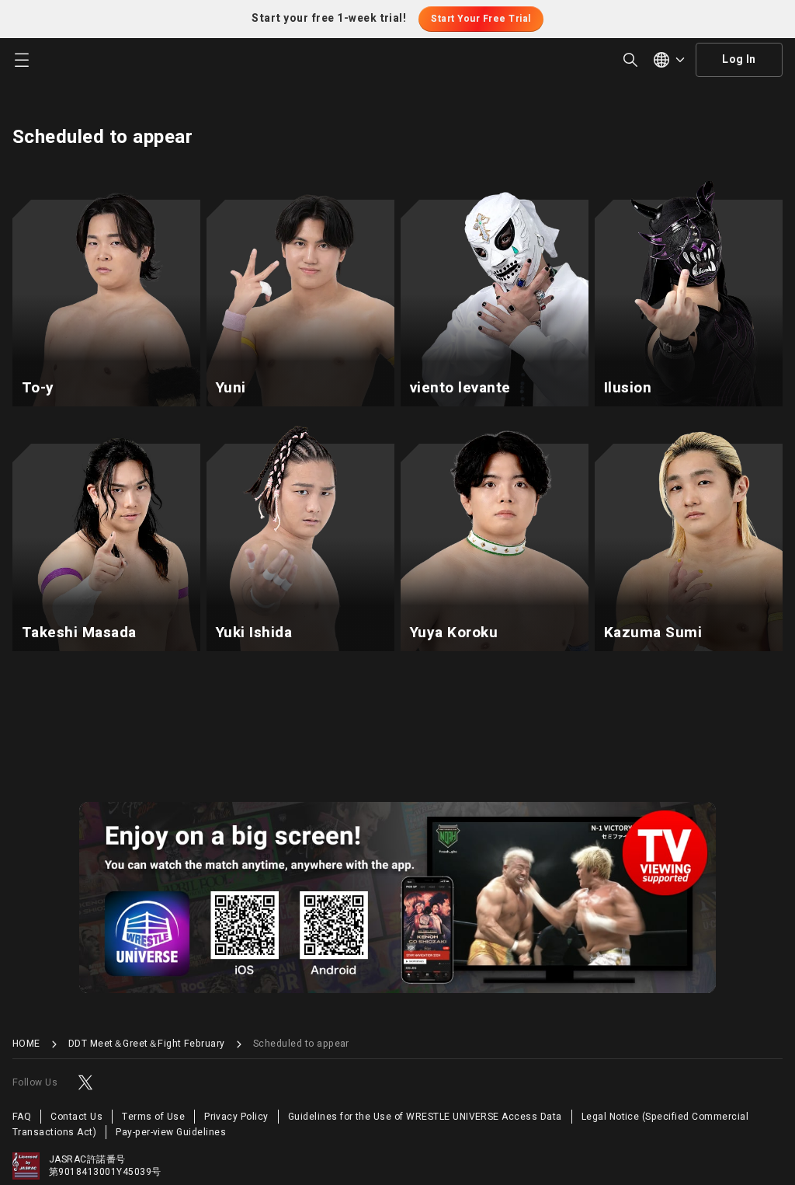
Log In (739, 59)
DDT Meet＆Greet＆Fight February (146, 1044)
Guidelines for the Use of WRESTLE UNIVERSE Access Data (425, 1117)
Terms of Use (153, 1117)
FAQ (21, 1117)
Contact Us (76, 1117)
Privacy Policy (236, 1117)
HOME (26, 1044)
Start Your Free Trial (480, 19)
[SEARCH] (630, 59)
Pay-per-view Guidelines (171, 1132)
